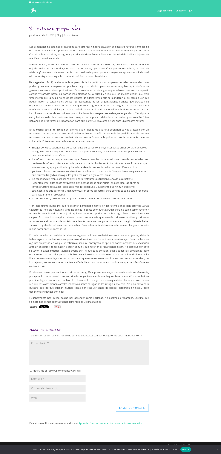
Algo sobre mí (164, 11)
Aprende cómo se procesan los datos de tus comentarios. (111, 423)
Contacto (181, 11)
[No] (217, 449)
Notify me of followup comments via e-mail (57, 370)
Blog (59, 35)
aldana (36, 35)
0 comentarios (71, 35)
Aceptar (186, 449)
